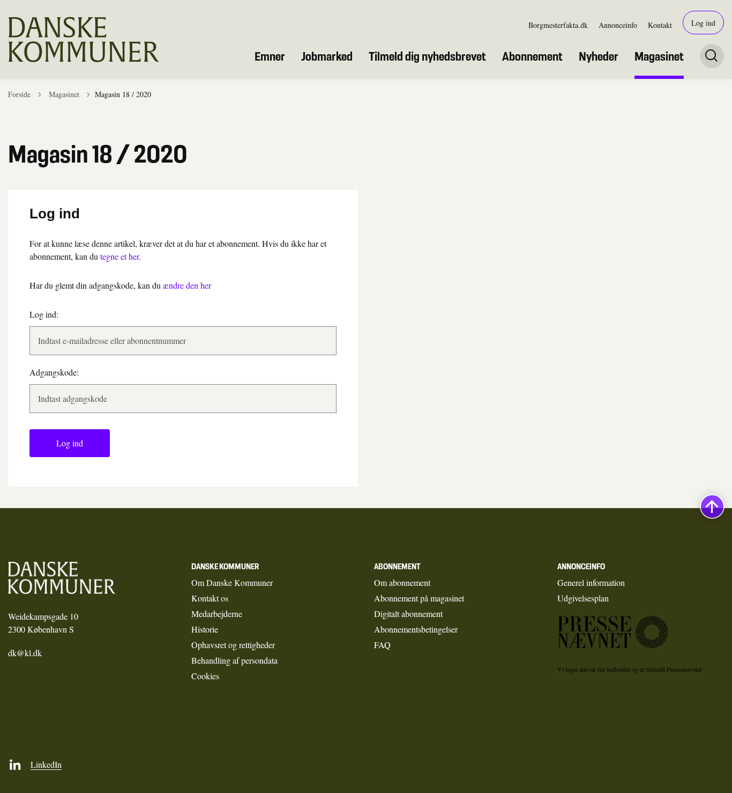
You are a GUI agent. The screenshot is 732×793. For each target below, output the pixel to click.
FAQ (382, 644)
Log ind (703, 23)
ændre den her (187, 285)
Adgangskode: (54, 372)
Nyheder (598, 56)
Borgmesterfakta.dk (558, 25)
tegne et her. (120, 256)
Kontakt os (209, 598)
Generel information (591, 582)
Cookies (205, 675)
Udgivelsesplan (583, 598)
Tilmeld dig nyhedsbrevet (427, 56)
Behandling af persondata (234, 660)
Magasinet (659, 56)
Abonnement (532, 56)
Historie (204, 629)
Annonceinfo (618, 25)
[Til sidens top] (712, 506)
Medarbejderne (216, 613)
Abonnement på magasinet (419, 598)
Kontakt (660, 25)
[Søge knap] (712, 56)
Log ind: (43, 314)
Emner (270, 56)
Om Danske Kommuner (232, 582)
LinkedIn (46, 764)
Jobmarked (327, 56)
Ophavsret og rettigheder (233, 644)
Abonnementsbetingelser (416, 629)
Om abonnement (402, 582)
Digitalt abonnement (408, 613)
